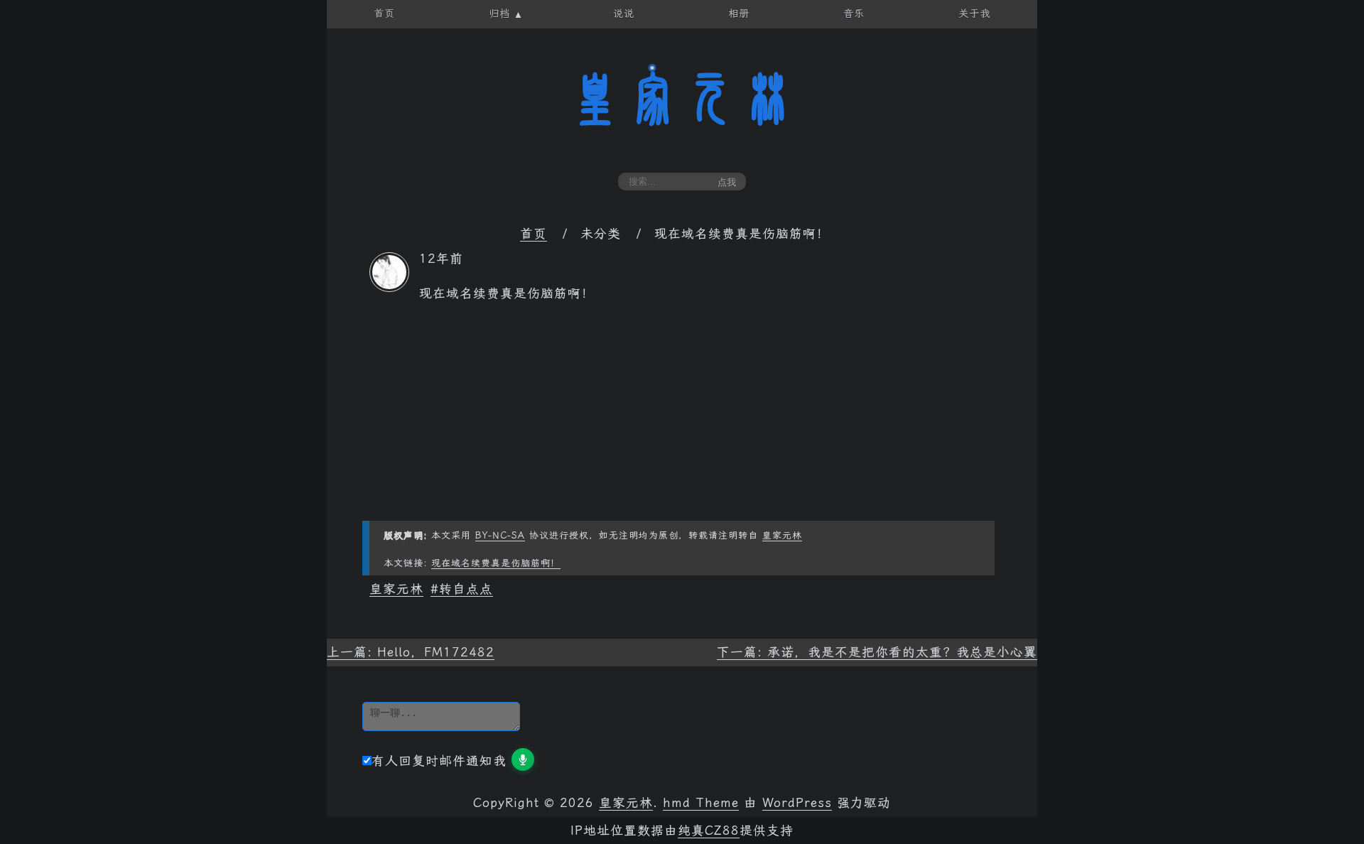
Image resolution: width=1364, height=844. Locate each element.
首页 (533, 234)
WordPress (797, 803)
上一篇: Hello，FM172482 (410, 652)
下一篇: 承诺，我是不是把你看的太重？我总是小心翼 (877, 652)
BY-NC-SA (500, 535)
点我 (727, 182)
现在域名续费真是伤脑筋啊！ (496, 563)
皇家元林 (682, 98)
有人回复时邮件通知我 (439, 761)
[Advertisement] (682, 421)
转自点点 (466, 589)
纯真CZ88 (709, 830)
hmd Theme (701, 803)
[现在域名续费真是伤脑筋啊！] (389, 288)
